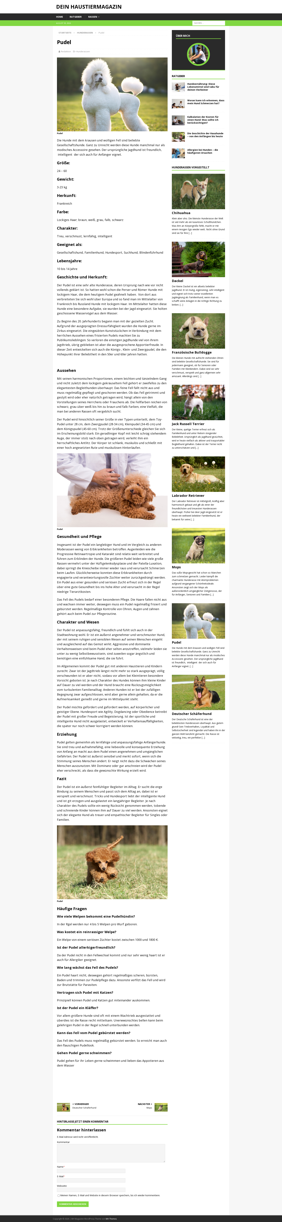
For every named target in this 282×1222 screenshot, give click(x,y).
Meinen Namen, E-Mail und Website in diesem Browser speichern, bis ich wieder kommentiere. (110, 1195)
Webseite (62, 1185)
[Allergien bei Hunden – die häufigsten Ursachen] (178, 153)
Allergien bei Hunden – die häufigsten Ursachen (202, 151)
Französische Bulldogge (192, 352)
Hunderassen (83, 51)
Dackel (177, 281)
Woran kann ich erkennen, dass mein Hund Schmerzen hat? (205, 102)
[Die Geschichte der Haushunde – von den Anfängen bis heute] (178, 137)
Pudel (176, 642)
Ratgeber (76, 16)
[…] (190, 233)
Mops (176, 567)
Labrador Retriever (188, 495)
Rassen (92, 16)
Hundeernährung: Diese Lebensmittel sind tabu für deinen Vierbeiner (203, 86)
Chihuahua (181, 213)
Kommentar (63, 1142)
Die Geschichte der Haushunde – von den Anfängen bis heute (205, 135)
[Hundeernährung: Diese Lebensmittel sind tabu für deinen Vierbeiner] (178, 87)
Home (59, 16)
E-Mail (60, 1176)
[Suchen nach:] (208, 22)
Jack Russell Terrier (188, 424)
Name (60, 1166)
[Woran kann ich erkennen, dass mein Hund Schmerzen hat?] (178, 104)
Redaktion (66, 51)
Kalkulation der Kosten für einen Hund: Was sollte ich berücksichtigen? (203, 119)
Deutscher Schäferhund (192, 714)
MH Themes (111, 1218)
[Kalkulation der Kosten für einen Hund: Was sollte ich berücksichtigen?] (178, 120)
